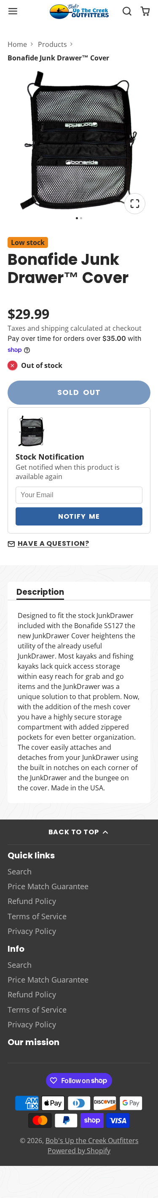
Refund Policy (32, 901)
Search (20, 871)
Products (52, 44)
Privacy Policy (32, 931)
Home (17, 44)
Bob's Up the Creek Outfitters (92, 1140)
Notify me (79, 516)
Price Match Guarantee (48, 886)
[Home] (79, 11)
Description (40, 592)
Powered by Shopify (79, 1150)
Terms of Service (37, 916)
